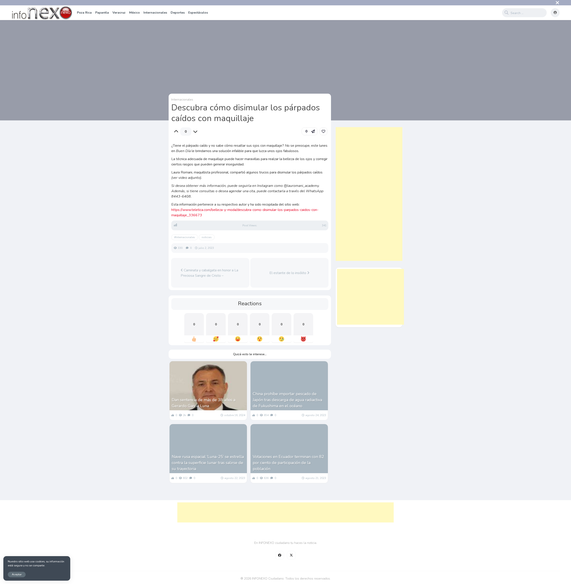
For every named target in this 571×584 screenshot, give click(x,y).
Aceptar (17, 574)
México (134, 12)
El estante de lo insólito (288, 272)
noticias (207, 237)
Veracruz (119, 12)
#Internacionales (184, 237)
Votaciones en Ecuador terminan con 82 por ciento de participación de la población (288, 462)
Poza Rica (84, 12)
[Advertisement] (369, 194)
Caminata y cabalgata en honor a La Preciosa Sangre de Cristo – (209, 273)
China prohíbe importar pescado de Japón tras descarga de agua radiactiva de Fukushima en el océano (287, 400)
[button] (310, 131)
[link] (323, 131)
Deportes (178, 12)
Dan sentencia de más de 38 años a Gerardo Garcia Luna (203, 403)
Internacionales (155, 12)
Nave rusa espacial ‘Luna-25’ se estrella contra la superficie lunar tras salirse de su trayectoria (208, 462)
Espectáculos (198, 12)
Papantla (102, 12)
